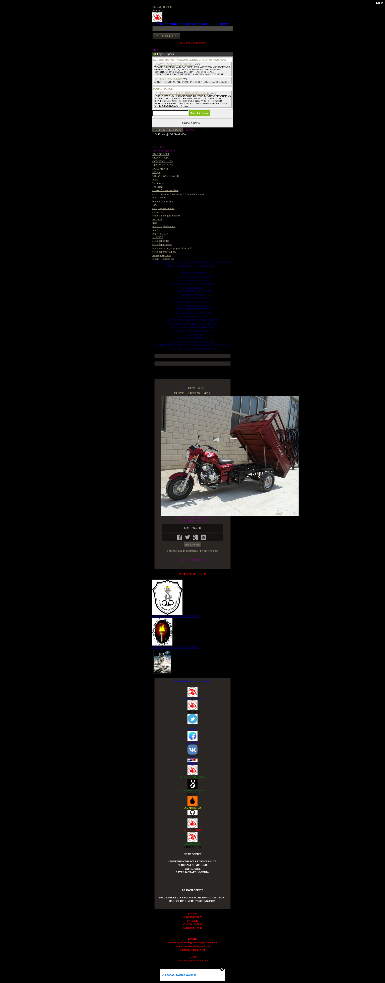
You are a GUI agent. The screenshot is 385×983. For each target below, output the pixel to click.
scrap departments (162, 244)
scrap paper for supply (164, 251)
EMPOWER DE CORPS (193, 790)
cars (154, 204)
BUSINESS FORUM (170, 79)
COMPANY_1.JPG (162, 161)
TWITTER (192, 728)
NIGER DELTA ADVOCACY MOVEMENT (175, 647)
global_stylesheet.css (163, 226)
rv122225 (157, 237)
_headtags (157, 186)
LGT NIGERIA (192, 843)
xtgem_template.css (163, 258)
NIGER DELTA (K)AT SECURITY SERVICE (176, 616)
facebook (157, 219)
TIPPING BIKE (196, 388)
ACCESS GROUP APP (192, 698)
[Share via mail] (203, 538)
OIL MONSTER (192, 807)
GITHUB (192, 816)
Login (160, 54)
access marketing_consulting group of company (178, 193)
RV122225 (158, 10)
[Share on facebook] (180, 538)
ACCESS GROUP (192, 829)
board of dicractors (162, 201)
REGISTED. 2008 (162, 6)
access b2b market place (165, 190)
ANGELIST (192, 794)
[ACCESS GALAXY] (162, 661)
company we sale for (163, 208)
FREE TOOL (174, 129)
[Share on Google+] (196, 538)
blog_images (159, 197)
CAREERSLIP (192, 711)
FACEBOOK (192, 742)
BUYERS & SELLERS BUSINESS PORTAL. (184, 93)
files (154, 222)
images (156, 229)
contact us (157, 211)
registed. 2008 (160, 233)
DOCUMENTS (160, 168)
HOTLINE (159, 129)
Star (195, 528)
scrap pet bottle (160, 240)
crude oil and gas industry (166, 215)
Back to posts (192, 544)
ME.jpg (156, 172)
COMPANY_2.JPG (162, 165)
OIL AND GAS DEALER (165, 175)
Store (155, 179)
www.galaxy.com (161, 255)
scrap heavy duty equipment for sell (171, 248)
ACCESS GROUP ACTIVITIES (176, 64)
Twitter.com (158, 183)
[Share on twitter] (188, 538)
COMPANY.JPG (160, 157)
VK (192, 756)
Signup (170, 54)
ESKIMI (192, 763)
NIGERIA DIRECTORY (192, 776)
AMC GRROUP (160, 154)
